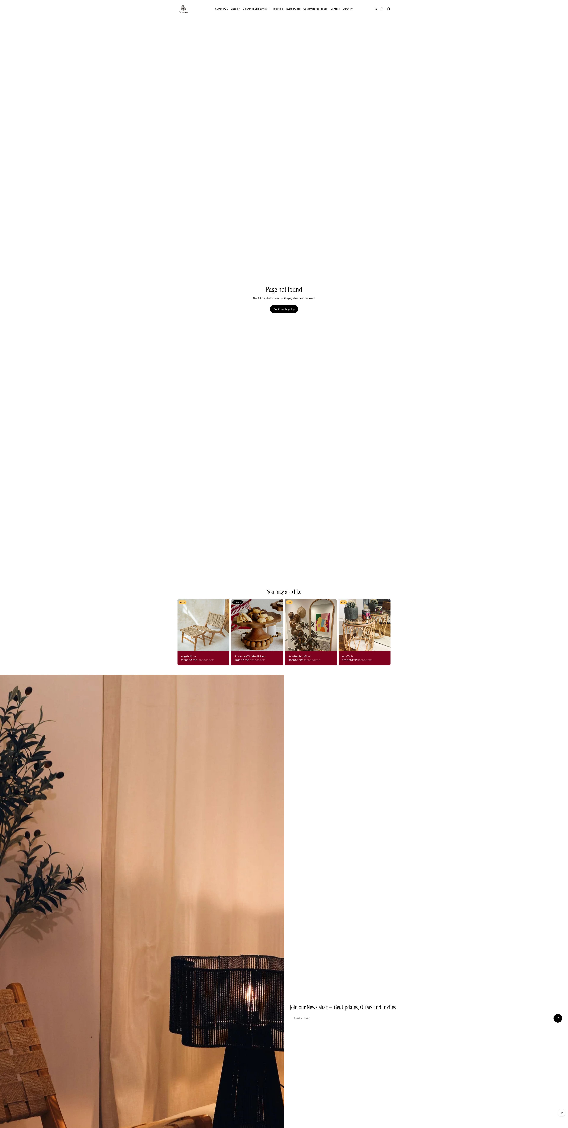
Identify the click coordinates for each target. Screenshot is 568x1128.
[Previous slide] (182, 625)
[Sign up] (558, 1018)
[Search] (375, 8)
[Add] (332, 646)
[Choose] (224, 646)
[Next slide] (225, 625)
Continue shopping (284, 309)
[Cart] (388, 8)
